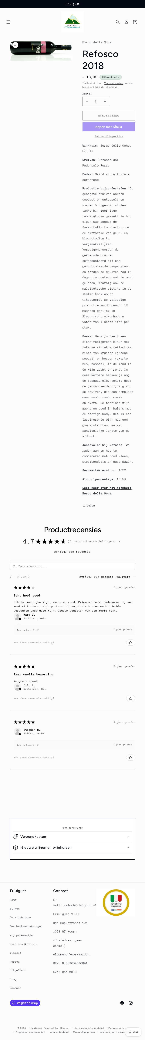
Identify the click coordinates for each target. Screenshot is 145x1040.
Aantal (87, 93)
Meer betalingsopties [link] (109, 136)
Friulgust (35, 1028)
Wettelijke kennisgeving (117, 1032)
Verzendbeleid (59, 1032)
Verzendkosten (113, 83)
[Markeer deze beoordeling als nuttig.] (130, 643)
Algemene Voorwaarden (71, 954)
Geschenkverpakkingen (26, 926)
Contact (15, 987)
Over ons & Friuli (24, 943)
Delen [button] (91, 505)
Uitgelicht (18, 970)
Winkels (15, 952)
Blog (13, 979)
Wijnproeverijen (22, 935)
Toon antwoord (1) (28, 630)
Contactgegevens (84, 1032)
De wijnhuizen (20, 917)
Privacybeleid (118, 1028)
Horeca (15, 961)
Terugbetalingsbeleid (89, 1028)
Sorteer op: (89, 576)
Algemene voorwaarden (30, 1032)
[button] (8, 22)
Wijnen (15, 908)
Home (13, 899)
